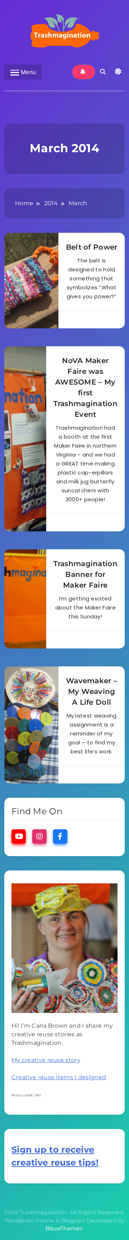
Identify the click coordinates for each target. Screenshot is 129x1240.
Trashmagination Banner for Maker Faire (85, 574)
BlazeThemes (64, 1228)
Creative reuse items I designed (58, 1077)
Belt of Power (92, 247)
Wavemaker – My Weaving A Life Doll (91, 691)
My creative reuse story (45, 1060)
